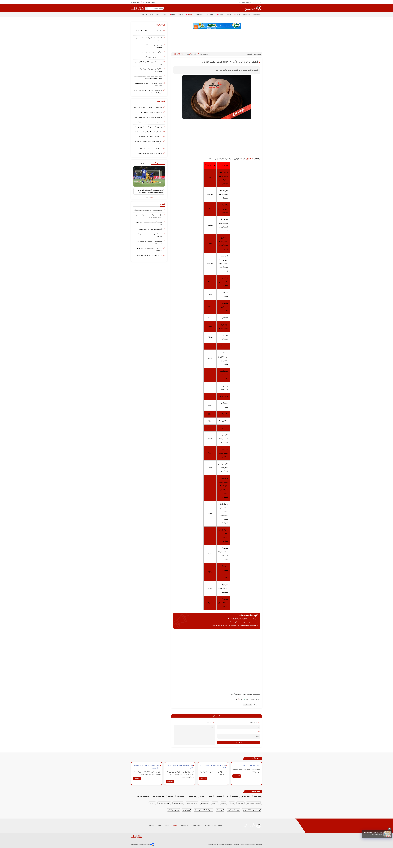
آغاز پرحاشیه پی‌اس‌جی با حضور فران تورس (150, 112)
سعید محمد (235, 796)
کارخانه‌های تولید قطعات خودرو (252, 810)
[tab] (157, 163)
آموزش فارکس (187, 810)
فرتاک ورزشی (257, 796)
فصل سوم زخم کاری (158, 796)
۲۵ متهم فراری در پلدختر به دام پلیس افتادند (149, 153)
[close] (389, 829)
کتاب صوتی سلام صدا (143, 796)
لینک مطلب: (256, 694)
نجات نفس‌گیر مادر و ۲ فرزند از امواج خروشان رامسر (148, 117)
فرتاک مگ (144, 14)
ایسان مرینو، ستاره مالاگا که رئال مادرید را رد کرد (149, 122)
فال (227, 796)
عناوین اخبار (246, 14)
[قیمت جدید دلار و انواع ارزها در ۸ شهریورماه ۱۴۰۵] (387, 834)
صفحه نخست (256, 14)
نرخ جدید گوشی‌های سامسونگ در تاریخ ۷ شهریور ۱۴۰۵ (148, 223)
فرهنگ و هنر (210, 14)
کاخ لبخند (214, 803)
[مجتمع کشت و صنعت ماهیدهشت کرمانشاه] (216, 26)
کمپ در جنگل (220, 810)
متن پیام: (209, 722)
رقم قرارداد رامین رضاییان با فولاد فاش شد (151, 52)
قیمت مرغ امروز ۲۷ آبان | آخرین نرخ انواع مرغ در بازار (146, 766)
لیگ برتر (202, 796)
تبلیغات (248, 2)
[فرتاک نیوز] (252, 11)
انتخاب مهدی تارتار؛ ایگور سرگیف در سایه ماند (149, 57)
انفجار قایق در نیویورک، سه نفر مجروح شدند (150, 136)
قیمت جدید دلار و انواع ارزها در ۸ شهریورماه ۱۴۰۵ (372, 834)
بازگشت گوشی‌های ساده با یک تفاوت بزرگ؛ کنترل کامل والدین (149, 235)
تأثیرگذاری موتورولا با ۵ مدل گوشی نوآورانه (150, 229)
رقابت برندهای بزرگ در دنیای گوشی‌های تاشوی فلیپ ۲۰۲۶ (148, 257)
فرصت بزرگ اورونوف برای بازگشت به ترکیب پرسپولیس (150, 46)
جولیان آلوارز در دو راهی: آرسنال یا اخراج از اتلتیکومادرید (151, 70)
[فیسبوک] (139, 8)
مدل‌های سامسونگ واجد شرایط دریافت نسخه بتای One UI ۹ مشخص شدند (148, 216)
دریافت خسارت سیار (192, 803)
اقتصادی (189, 14)
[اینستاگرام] (135, 8)
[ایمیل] (178, 54)
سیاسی (238, 14)
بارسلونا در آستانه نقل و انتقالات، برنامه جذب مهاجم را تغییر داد (148, 39)
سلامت (158, 14)
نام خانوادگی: (253, 722)
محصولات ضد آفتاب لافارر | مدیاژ (204, 810)
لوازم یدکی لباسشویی (233, 810)
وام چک (232, 803)
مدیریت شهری (199, 14)
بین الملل (228, 14)
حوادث (164, 14)
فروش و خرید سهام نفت (254, 803)
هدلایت (223, 803)
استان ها (220, 14)
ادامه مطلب (236, 776)
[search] (146, 8)
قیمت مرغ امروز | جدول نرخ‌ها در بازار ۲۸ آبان (180, 766)
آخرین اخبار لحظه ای (164, 803)
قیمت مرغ (248, 705)
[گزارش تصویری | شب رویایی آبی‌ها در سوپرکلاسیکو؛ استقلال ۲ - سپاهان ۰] (149, 176)
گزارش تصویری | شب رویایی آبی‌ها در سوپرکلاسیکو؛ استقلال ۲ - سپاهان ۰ (150, 191)
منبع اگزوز (240, 803)
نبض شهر (170, 796)
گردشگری (180, 14)
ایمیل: (255, 732)
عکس (254, 2)
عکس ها (157, 163)
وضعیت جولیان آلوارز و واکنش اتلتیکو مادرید (149, 148)
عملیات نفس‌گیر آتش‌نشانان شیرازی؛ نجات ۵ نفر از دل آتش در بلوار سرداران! (234, 625)
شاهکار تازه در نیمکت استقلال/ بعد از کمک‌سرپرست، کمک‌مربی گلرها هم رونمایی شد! (148, 77)
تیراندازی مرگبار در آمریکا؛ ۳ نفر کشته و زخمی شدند (148, 127)
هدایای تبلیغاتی (178, 803)
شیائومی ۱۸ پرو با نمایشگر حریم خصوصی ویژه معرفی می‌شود (149, 242)
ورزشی (173, 14)
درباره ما (259, 2)
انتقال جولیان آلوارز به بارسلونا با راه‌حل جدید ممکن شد (148, 32)
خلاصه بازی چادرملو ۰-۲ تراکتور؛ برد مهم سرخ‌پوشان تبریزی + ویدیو (148, 84)
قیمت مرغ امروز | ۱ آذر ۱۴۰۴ (250, 765)
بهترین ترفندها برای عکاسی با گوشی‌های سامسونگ (148, 210)
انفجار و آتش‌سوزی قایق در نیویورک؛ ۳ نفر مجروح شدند (148, 143)
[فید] (142, 8)
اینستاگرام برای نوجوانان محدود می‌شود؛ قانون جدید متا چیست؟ (149, 250)
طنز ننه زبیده (180, 796)
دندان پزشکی (204, 803)
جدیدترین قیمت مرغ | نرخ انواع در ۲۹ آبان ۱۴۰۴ (213, 766)
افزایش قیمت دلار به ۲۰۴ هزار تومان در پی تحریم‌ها (148, 107)
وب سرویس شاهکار (173, 810)
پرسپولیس (219, 796)
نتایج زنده (242, 2)
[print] (175, 54)
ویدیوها (142, 163)
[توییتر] (132, 8)
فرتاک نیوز (249, 159)
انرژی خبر (152, 803)
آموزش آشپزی (246, 796)
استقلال (210, 796)
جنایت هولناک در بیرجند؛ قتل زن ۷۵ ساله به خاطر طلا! (149, 63)
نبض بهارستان (192, 796)
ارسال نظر (239, 742)
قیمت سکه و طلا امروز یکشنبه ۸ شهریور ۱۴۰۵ (243, 622)
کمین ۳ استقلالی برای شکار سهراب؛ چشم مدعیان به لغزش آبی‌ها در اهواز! (148, 92)
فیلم (151, 14)
